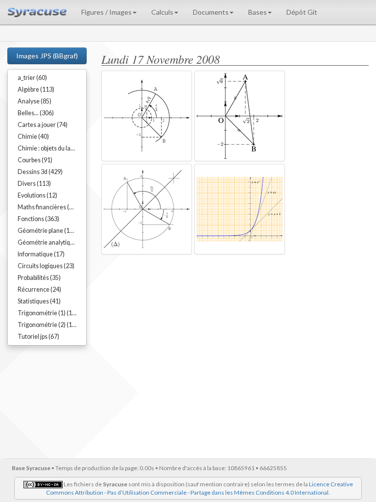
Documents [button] (211, 12)
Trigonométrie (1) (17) (47, 313)
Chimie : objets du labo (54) (52, 148)
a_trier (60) (32, 77)
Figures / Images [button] (106, 12)
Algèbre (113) (36, 89)
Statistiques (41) (39, 301)
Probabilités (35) (39, 277)
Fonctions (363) (38, 219)
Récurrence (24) (39, 289)
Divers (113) (34, 183)
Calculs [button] (162, 12)
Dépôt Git (301, 12)
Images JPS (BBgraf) (47, 55)
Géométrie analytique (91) (52, 242)
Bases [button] (257, 12)
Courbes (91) (35, 160)
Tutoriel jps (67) (38, 336)
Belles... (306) (36, 113)
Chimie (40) (33, 136)
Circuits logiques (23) (46, 266)
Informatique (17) (41, 254)
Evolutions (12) (37, 195)
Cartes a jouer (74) (43, 124)
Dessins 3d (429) (40, 172)
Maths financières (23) (48, 207)
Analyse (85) (34, 101)
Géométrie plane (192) (48, 230)
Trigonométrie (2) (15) (47, 324)
